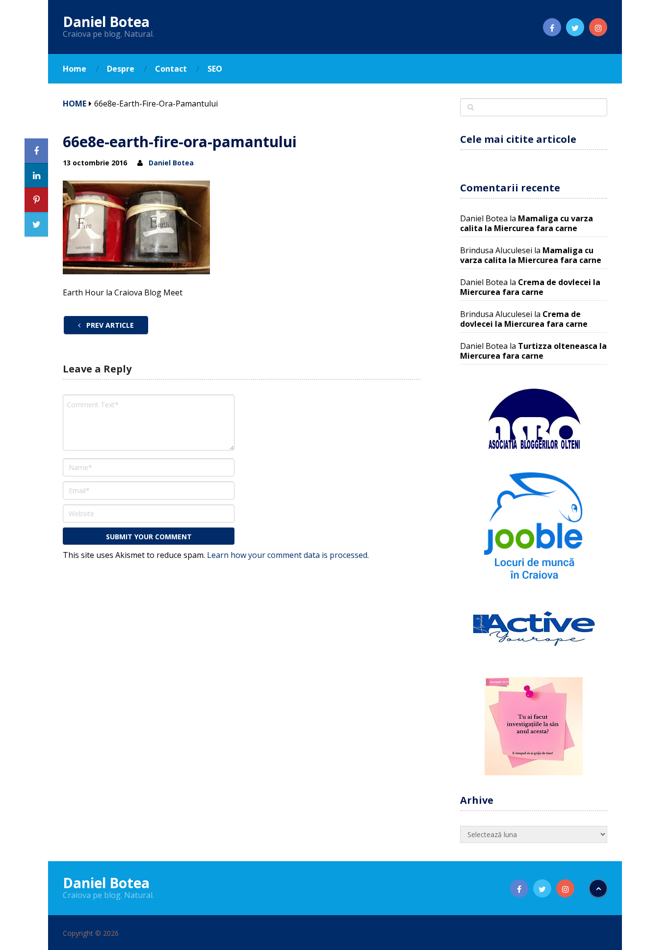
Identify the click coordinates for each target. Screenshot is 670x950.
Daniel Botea (106, 21)
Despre (120, 68)
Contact (171, 68)
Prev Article (109, 325)
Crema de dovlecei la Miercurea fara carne (530, 287)
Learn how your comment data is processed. (288, 555)
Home (74, 68)
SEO (214, 68)
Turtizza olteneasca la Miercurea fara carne (533, 351)
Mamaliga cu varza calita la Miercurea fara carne (526, 223)
